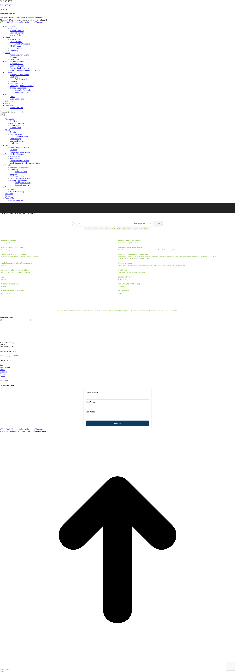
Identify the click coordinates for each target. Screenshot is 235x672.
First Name (90, 402)
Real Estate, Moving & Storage (129, 284)
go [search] (159, 223)
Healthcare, (121, 272)
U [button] (136, 228)
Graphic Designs (6, 250)
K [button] (112, 228)
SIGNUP (3, 9)
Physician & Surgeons (139, 272)
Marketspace (124, 310)
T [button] (134, 228)
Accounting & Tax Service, (154, 265)
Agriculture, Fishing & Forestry (129, 240)
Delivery (120, 293)
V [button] (139, 228)
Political (27, 272)
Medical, (129, 272)
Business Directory (64, 310)
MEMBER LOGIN (7, 13)
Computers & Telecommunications (13, 254)
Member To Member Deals (110, 310)
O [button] (122, 228)
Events (2, 370)
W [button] (141, 228)
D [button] (96, 228)
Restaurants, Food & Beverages (12, 291)
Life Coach (4, 286)
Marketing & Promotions (8, 243)
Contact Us (143, 310)
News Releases (76, 310)
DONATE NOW (6, 5)
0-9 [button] (86, 228)
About (2, 374)
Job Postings (134, 310)
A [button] (89, 228)
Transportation (123, 291)
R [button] (129, 228)
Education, (11, 272)
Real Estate (121, 286)
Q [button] (127, 228)
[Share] (3, 669)
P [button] (124, 228)
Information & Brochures (156, 310)
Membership (5, 367)
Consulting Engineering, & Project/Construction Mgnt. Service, (179, 256)
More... (185, 265)
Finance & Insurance (125, 263)
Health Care (122, 270)
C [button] (94, 228)
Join (1, 365)
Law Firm (3, 279)
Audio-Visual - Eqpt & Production (129, 243)
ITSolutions (35, 256)
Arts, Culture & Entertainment (12, 247)
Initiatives (3, 372)
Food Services (5, 293)
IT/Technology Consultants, (9, 256)
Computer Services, (25, 256)
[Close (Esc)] (1, 669)
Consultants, (122, 250)
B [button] (91, 228)
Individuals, (153, 250)
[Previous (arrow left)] (1, 671)
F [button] (101, 228)
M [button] (117, 228)
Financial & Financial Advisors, (128, 265)
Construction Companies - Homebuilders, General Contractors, (138, 256)
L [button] (114, 228)
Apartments (122, 279)
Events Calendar (87, 310)
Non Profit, (4, 272)
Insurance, (142, 265)
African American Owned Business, (138, 250)
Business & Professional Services (130, 247)
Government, (20, 272)
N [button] (119, 228)
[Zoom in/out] (8, 669)
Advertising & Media (8, 240)
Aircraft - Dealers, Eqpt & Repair (168, 250)
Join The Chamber (171, 310)
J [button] (110, 228)
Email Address (92, 392)
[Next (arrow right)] (3, 671)
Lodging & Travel (124, 277)
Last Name (90, 412)
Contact (3, 376)
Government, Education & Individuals (15, 270)
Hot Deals (97, 310)
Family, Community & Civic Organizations (16, 263)
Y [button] (146, 228)
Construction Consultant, (208, 256)
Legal (2, 277)
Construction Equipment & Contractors (133, 254)
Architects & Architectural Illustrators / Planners (133, 258)
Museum (3, 265)
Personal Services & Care (10, 284)
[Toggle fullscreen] (6, 669)
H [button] (106, 228)
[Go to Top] (117, 666)
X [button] (144, 228)
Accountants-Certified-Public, (172, 265)
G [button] (103, 228)
